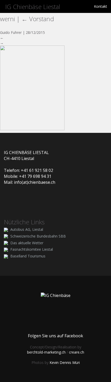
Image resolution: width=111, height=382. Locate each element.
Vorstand (37, 18)
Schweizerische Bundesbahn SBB (38, 236)
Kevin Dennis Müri (65, 362)
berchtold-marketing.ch (46, 352)
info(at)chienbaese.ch (34, 182)
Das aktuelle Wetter (26, 242)
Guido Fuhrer (11, 32)
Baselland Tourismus (27, 256)
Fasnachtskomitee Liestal (31, 249)
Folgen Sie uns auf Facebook (55, 336)
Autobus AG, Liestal (26, 229)
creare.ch (76, 352)
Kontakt (100, 6)
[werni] (32, 87)
